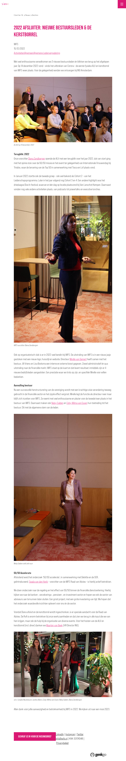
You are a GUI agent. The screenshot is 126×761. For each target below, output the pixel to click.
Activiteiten (19, 53)
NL (22, 15)
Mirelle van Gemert (78, 359)
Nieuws (27, 15)
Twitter (80, 734)
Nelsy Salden (57, 403)
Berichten (35, 15)
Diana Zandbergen (36, 158)
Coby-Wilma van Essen (77, 403)
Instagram (70, 734)
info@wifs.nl (61, 738)
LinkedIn (60, 734)
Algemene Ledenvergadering (46, 53)
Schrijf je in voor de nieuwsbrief (34, 736)
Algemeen (28, 53)
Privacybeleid (62, 743)
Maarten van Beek (54, 625)
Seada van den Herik (38, 581)
